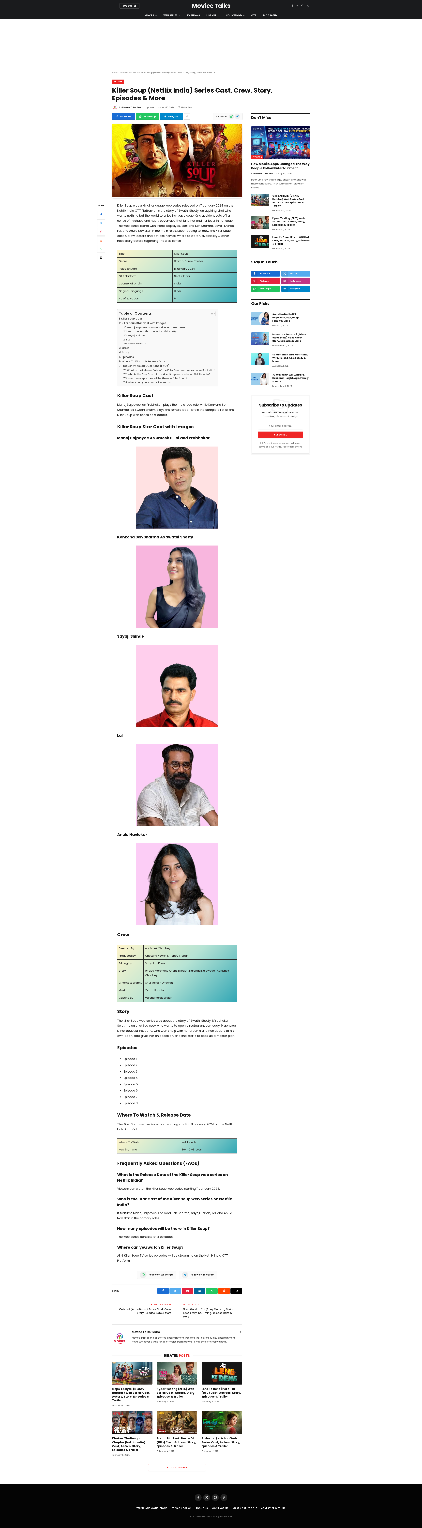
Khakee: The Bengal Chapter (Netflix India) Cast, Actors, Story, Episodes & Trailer (128, 1444)
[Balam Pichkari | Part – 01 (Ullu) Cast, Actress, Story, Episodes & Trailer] (177, 1422)
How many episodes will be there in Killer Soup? (157, 378)
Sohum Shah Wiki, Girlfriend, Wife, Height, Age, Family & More (290, 358)
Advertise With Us (273, 1508)
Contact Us (220, 1508)
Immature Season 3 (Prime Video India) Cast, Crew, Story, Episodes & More (289, 338)
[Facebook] (101, 214)
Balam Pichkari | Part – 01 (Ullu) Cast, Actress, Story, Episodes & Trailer (176, 1442)
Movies (149, 15)
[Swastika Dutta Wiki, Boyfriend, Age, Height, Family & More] (260, 318)
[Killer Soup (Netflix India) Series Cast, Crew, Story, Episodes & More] (177, 196)
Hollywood (234, 15)
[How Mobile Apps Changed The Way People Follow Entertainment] (280, 142)
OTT (253, 15)
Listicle (211, 15)
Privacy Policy (282, 446)
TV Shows (193, 15)
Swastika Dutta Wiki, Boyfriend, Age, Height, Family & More (286, 317)
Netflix (136, 72)
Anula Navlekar (137, 343)
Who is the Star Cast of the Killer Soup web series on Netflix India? (169, 374)
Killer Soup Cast (131, 319)
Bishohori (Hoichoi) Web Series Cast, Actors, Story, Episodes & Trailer (221, 1442)
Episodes (128, 357)
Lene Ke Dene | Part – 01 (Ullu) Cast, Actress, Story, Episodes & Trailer (221, 1393)
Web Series (170, 15)
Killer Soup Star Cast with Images (144, 323)
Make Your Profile (245, 1508)
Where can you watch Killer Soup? (149, 382)
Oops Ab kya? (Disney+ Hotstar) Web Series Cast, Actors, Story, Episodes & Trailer (131, 1394)
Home (115, 72)
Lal (129, 339)
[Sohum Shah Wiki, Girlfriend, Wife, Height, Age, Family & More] (260, 359)
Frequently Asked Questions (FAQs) (145, 366)
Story (125, 352)
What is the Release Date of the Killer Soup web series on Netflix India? (171, 370)
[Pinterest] (101, 232)
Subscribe (129, 5)
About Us (202, 1508)
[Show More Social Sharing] (187, 116)
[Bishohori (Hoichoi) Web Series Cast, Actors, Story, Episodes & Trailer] (222, 1422)
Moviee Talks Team (132, 107)
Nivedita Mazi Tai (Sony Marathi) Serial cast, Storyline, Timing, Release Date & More (208, 1312)
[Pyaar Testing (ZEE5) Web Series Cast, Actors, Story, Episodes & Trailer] (177, 1373)
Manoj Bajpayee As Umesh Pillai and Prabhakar (156, 327)
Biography (270, 15)
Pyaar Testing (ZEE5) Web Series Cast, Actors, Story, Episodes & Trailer (176, 1393)
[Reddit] (101, 240)
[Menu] (113, 6)
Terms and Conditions (151, 1508)
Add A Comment (177, 1467)
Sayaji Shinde (136, 335)
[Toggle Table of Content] (211, 313)
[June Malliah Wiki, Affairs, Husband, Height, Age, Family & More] (260, 379)
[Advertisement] (211, 45)
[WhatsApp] (101, 249)
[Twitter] (101, 223)
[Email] (101, 257)
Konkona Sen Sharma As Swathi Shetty (152, 331)
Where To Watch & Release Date (143, 361)
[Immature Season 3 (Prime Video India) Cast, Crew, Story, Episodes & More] (260, 338)
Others (257, 157)
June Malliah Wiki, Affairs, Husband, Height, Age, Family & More (290, 378)
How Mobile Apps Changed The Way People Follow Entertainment (280, 166)
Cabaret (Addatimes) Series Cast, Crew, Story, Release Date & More (145, 1311)
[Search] (308, 6)
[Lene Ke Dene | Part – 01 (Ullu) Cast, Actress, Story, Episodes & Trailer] (222, 1373)
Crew (125, 348)
